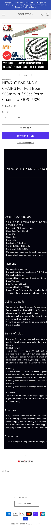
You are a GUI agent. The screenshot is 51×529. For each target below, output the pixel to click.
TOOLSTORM (21, 524)
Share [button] (8, 471)
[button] (3, 14)
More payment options (25, 142)
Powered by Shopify (33, 524)
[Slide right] (32, 75)
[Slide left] (19, 75)
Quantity (5, 112)
